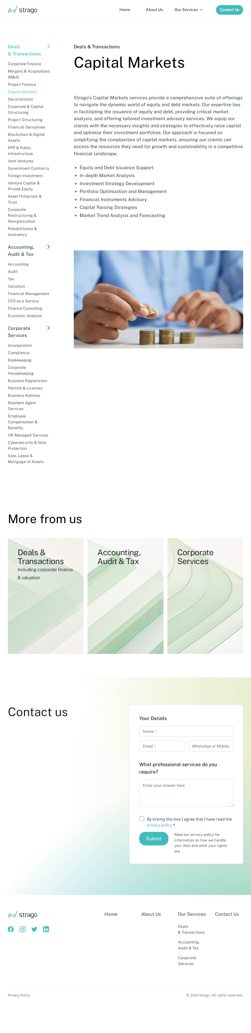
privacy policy (159, 825)
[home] (22, 10)
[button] (189, 10)
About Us (154, 9)
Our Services (192, 914)
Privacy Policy (19, 995)
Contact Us (227, 914)
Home (124, 9)
